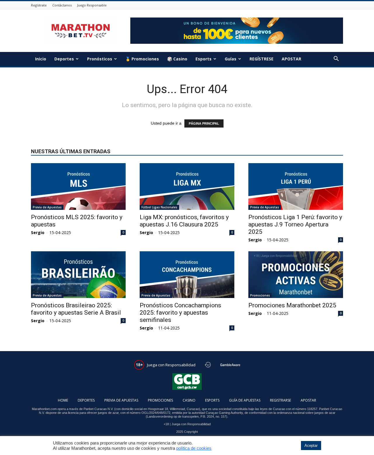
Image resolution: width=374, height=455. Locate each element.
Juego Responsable (92, 5)
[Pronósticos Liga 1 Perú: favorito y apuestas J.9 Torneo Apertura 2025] (295, 186)
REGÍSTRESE (261, 59)
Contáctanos (62, 5)
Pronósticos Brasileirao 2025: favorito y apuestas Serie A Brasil (76, 309)
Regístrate (39, 5)
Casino (189, 400)
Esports (203, 59)
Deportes (64, 59)
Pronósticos (99, 59)
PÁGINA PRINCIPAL (204, 123)
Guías (230, 59)
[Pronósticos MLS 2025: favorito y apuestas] (78, 186)
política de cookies (194, 448)
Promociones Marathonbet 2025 (292, 305)
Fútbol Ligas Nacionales (159, 207)
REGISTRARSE (280, 400)
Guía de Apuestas (244, 400)
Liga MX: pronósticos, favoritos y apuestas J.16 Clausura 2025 (184, 221)
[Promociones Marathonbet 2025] (295, 274)
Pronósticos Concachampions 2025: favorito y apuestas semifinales (180, 312)
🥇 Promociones (142, 59)
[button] (336, 59)
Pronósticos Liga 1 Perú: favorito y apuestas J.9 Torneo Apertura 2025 (295, 224)
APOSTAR (291, 59)
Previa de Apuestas (47, 207)
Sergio (37, 232)
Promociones (260, 295)
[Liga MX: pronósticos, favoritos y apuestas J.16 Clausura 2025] (187, 186)
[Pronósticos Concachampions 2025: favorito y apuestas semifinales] (187, 274)
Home (63, 400)
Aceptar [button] (311, 445)
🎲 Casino (177, 59)
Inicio (40, 59)
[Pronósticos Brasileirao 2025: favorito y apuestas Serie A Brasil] (78, 274)
